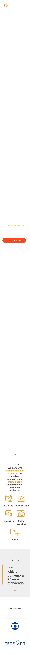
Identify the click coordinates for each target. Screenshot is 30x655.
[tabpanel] (15, 229)
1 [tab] (14, 454)
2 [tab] (15, 454)
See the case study (14, 240)
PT (17, 6)
